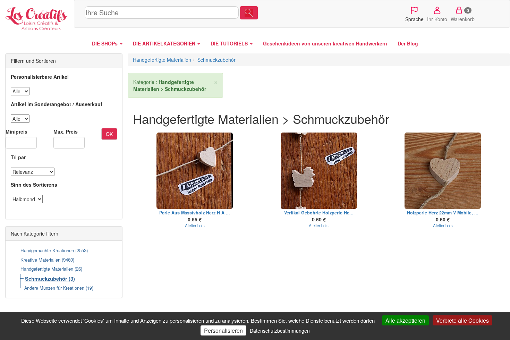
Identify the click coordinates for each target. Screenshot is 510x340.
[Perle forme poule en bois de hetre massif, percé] (318, 171)
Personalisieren (223, 330)
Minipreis (16, 131)
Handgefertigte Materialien (46, 268)
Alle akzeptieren (405, 320)
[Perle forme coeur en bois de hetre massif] (195, 171)
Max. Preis (65, 131)
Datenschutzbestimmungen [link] (280, 330)
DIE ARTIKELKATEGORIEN (165, 43)
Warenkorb (463, 15)
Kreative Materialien (40, 259)
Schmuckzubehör (46, 278)
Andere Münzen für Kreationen (54, 288)
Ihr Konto (437, 19)
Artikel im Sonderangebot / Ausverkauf (56, 104)
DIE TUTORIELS (230, 43)
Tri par (18, 157)
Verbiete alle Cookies (462, 320)
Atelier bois (195, 225)
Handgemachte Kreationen (47, 250)
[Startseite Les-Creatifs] (37, 17)
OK (109, 133)
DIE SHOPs (105, 43)
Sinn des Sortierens (34, 184)
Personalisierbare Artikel (40, 76)
